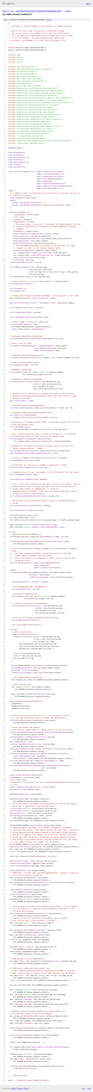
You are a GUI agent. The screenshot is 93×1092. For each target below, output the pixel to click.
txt (83, 1088)
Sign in (88, 3)
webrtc (5, 11)
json (89, 1088)
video (67, 11)
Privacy (19, 1088)
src (12, 11)
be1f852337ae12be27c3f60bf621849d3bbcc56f (38, 11)
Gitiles (13, 1088)
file (49, 20)
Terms (26, 1088)
